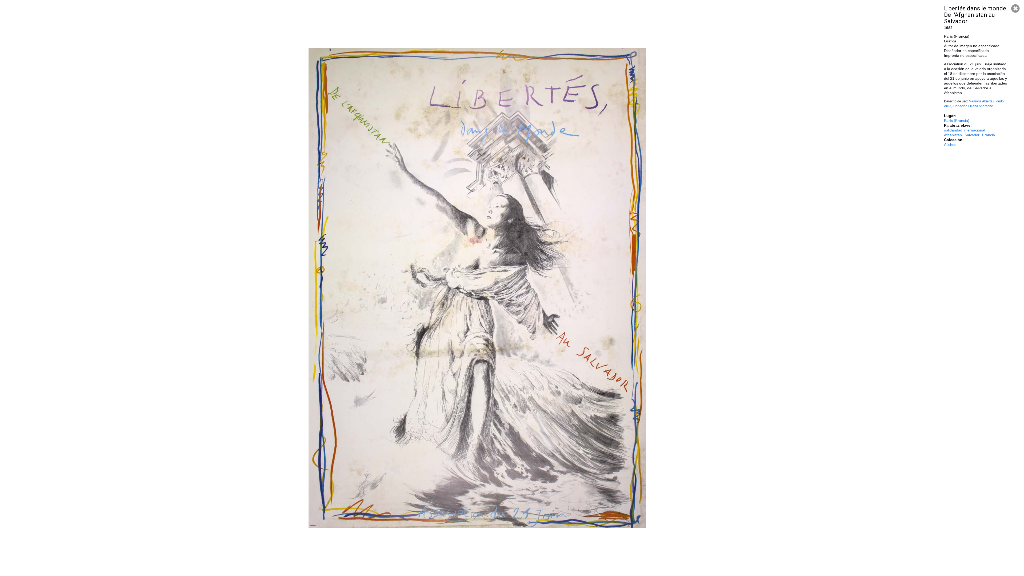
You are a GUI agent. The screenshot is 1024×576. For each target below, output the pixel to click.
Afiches (950, 144)
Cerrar (1015, 8)
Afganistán (953, 135)
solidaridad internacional (964, 130)
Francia (988, 135)
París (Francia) (956, 120)
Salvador (972, 135)
